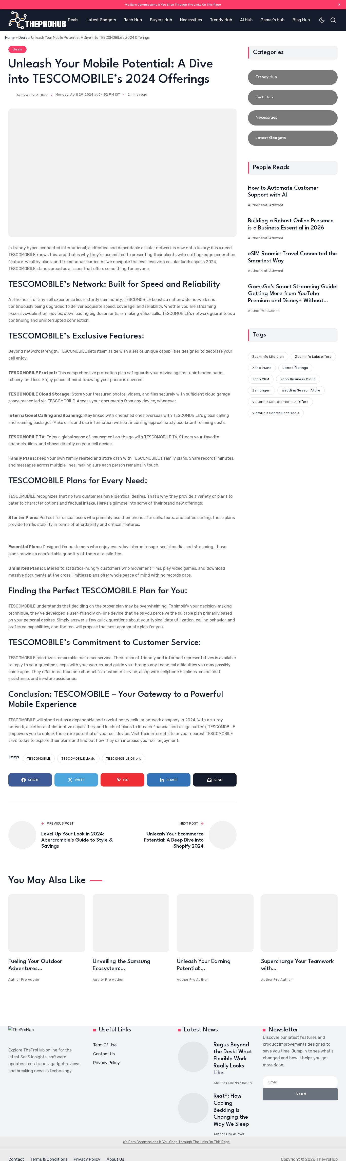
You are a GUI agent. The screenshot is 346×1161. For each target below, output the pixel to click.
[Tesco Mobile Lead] (122, 173)
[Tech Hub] (293, 97)
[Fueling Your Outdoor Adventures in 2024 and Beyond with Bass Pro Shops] (46, 923)
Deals (22, 37)
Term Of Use (105, 1045)
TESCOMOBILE (38, 758)
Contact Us (104, 1053)
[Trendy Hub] (293, 77)
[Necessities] (293, 118)
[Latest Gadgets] (293, 138)
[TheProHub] (38, 20)
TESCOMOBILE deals (78, 758)
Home (10, 37)
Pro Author (38, 95)
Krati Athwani (272, 205)
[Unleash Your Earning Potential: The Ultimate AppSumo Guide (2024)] (215, 923)
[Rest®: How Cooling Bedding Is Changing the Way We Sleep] (193, 1108)
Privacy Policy (106, 1062)
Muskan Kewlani (239, 1083)
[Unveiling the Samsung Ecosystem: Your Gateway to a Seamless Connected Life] (131, 923)
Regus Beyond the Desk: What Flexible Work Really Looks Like (233, 1059)
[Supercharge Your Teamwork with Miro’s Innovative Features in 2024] (299, 923)
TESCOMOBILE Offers (123, 758)
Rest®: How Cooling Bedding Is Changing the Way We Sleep (231, 1110)
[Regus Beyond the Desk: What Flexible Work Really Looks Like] (193, 1057)
